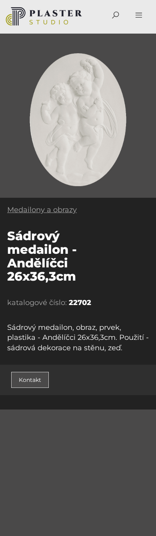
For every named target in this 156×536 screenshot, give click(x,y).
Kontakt (30, 379)
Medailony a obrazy (42, 209)
